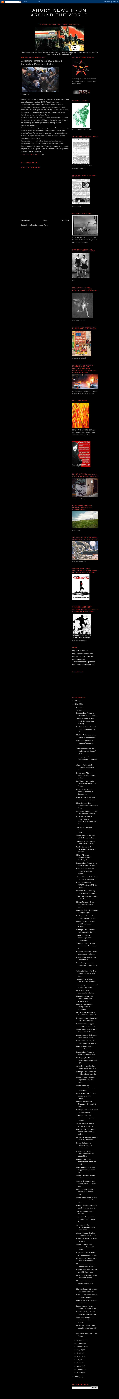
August (79, 1350)
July (78, 1353)
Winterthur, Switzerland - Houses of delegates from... (85, 743)
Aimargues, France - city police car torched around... (85, 1319)
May (78, 1360)
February (80, 1369)
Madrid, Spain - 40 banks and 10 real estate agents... (85, 924)
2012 (77, 701)
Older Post (65, 220)
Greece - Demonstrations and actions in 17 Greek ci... (86, 1183)
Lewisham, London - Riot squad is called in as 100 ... (86, 1328)
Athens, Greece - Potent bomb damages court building (85, 721)
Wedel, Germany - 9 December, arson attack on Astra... (86, 849)
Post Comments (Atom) (39, 225)
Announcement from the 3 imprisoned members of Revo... (86, 751)
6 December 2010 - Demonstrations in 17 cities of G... (85, 1153)
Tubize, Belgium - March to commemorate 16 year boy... (86, 973)
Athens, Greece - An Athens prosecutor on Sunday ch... (86, 1199)
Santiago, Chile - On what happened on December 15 (86, 945)
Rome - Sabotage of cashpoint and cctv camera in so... (84, 1145)
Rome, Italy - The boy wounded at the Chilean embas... (86, 775)
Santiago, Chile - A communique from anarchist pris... (83, 937)
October (80, 1343)
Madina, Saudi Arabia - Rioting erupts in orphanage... (84, 1006)
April (78, 1363)
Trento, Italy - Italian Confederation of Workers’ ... (86, 759)
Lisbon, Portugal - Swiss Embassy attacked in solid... (85, 904)
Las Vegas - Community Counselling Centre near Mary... (86, 783)
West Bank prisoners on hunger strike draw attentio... (85, 871)
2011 (77, 704)
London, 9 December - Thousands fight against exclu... (86, 1104)
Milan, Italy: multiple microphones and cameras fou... (87, 805)
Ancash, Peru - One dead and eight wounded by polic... (85, 1131)
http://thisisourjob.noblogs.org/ (83, 664)
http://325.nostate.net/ (80, 651)
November (81, 1340)
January (80, 1372)
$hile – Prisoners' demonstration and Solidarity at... (84, 857)
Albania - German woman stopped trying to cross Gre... (85, 1169)
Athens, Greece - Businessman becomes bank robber (85, 1087)
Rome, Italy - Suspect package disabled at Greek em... (84, 791)
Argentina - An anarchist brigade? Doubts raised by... (85, 1219)
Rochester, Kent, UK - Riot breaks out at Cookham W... (86, 729)
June (79, 1356)
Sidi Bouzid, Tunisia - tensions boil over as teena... (84, 829)
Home (45, 220)
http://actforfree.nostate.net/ (82, 654)
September (81, 1347)
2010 (77, 707)
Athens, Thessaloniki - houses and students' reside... (85, 1247)
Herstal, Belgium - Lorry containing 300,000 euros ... (86, 965)
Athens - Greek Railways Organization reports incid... (85, 1079)
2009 (77, 1376)
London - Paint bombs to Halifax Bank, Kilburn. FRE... (85, 1191)
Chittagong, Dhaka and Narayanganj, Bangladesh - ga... (86, 1060)
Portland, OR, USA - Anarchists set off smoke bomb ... (86, 1161)
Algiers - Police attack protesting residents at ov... (85, 767)
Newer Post (25, 220)
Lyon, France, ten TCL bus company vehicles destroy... (86, 1096)
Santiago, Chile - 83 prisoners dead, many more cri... (85, 1118)
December (81, 710)
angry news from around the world (59, 12)
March (79, 1366)
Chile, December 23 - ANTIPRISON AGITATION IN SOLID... (86, 885)
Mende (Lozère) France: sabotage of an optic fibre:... (85, 1283)
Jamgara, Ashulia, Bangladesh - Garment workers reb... (85, 1227)
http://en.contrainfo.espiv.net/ (83, 656)
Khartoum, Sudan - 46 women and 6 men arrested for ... (84, 998)
